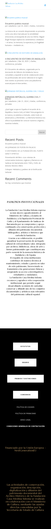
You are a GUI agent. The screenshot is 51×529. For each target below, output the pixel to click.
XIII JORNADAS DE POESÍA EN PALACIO (20, 147)
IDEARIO (25, 362)
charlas (32, 26)
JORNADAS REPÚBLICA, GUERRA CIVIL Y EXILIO (22, 98)
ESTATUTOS (25, 346)
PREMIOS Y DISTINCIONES (25, 379)
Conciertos (40, 26)
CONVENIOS (26, 395)
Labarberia (12, 26)
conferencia (9, 64)
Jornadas (18, 64)
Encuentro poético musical (17, 23)
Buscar (42, 132)
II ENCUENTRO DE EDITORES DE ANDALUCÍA (25, 59)
